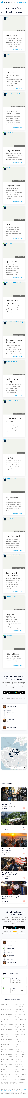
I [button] (17, 749)
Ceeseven (15, 335)
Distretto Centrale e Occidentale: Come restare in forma (20, 1007)
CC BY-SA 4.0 (21, 180)
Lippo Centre (11, 261)
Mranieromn (15, 568)
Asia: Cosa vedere (6, 1004)
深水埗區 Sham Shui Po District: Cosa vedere (20, 1037)
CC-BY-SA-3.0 (21, 30)
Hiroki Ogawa (16, 413)
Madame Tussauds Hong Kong (13, 301)
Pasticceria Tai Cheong (12, 380)
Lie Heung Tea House (12, 498)
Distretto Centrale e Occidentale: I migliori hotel (7, 1049)
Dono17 (16, 531)
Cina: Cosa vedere (6, 1007)
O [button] (13, 750)
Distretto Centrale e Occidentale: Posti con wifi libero (6, 1042)
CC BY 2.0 (22, 295)
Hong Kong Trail (13, 536)
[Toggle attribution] (25, 768)
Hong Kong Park (13, 150)
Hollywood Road (13, 185)
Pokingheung (15, 492)
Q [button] (15, 751)
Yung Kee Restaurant (10, 615)
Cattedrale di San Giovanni (13, 419)
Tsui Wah (9, 458)
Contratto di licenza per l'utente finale (13, 1090)
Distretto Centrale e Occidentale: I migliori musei (7, 1024)
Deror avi (16, 67)
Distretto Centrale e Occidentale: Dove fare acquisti (6, 1017)
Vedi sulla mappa (17, 49)
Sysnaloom (15, 180)
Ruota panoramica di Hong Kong (14, 341)
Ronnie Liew (16, 295)
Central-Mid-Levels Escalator (13, 112)
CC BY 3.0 (22, 413)
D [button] (17, 753)
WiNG (16, 145)
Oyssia (16, 219)
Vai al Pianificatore (21, 2)
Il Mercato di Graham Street (12, 574)
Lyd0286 (16, 374)
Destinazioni (23, 1089)
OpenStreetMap (15, 767)
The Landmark (12, 654)
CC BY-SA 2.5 (21, 256)
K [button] (16, 753)
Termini (3, 1090)
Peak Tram (10, 72)
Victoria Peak (11, 35)
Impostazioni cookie (11, 1092)
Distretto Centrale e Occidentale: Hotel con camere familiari (7, 1057)
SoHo (8, 224)
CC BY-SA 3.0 (21, 67)
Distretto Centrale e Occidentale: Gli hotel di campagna (21, 1014)
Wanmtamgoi (15, 106)
